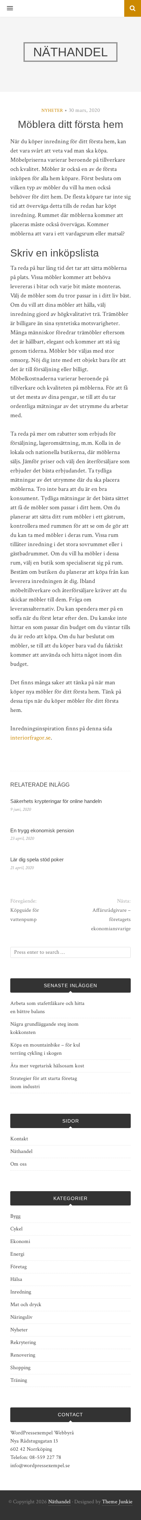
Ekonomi (20, 1241)
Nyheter (52, 110)
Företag (18, 1266)
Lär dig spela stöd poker (37, 859)
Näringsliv (21, 1317)
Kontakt (19, 1138)
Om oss (18, 1164)
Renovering (22, 1355)
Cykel (16, 1228)
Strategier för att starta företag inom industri (43, 1082)
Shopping (20, 1367)
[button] (6, 8)
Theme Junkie (117, 1501)
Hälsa (16, 1279)
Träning (18, 1380)
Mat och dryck (25, 1304)
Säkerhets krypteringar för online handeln (56, 801)
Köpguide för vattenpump (24, 915)
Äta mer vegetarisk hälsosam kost (47, 1065)
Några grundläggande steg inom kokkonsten (44, 1028)
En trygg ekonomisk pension (42, 830)
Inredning (20, 1292)
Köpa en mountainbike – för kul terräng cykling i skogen (45, 1049)
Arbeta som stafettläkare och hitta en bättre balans (47, 1007)
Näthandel (21, 1151)
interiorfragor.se (30, 738)
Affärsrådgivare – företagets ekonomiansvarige (111, 919)
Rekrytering (23, 1342)
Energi (17, 1254)
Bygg (15, 1216)
